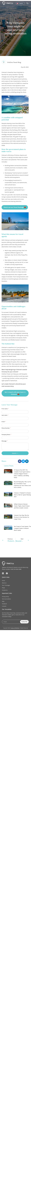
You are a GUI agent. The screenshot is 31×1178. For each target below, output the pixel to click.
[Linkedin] (3, 573)
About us (4, 583)
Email (3, 421)
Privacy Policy (5, 596)
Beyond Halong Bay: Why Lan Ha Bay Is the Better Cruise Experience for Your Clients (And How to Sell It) (22, 484)
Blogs (3, 587)
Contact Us (4, 590)
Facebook (4, 603)
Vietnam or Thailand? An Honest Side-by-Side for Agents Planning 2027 (22, 495)
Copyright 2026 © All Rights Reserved (15, 628)
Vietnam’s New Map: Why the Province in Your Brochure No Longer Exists (21, 517)
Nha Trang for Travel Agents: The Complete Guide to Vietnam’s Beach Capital (22, 528)
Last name (5, 415)
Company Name (6, 434)
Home (3, 580)
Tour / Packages (6, 585)
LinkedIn (4, 606)
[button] (19, 461)
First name (5, 408)
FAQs (3, 601)
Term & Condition (6, 599)
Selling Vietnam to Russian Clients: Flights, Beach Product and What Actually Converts (22, 506)
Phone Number (6, 428)
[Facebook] (7, 573)
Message (4, 441)
